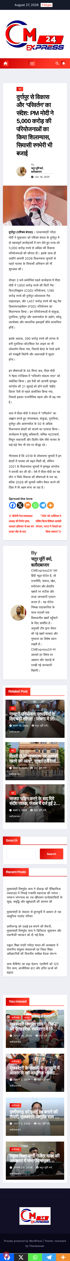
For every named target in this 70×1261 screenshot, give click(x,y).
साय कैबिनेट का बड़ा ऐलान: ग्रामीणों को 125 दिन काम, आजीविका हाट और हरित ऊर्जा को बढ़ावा (33, 968)
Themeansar (36, 1245)
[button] (57, 63)
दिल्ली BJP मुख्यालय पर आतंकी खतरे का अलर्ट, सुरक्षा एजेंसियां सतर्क (33, 761)
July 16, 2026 (23, 1035)
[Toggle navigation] (32, 63)
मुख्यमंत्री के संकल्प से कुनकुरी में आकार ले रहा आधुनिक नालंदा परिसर (34, 1072)
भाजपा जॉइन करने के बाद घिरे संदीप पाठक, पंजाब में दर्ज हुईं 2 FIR (32, 803)
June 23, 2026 (23, 1167)
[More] (50, 505)
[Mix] (27, 505)
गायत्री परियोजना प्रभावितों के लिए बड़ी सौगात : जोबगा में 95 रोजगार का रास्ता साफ (32, 718)
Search (12, 840)
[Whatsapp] (35, 505)
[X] (20, 505)
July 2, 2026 (22, 1079)
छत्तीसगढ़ (15, 1017)
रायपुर (27, 1017)
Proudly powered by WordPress (23, 1240)
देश (19, 88)
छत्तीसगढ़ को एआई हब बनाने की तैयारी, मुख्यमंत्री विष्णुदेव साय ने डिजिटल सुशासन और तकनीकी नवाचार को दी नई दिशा (34, 930)
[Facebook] (12, 505)
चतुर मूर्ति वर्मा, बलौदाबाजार (37, 170)
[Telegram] (42, 505)
